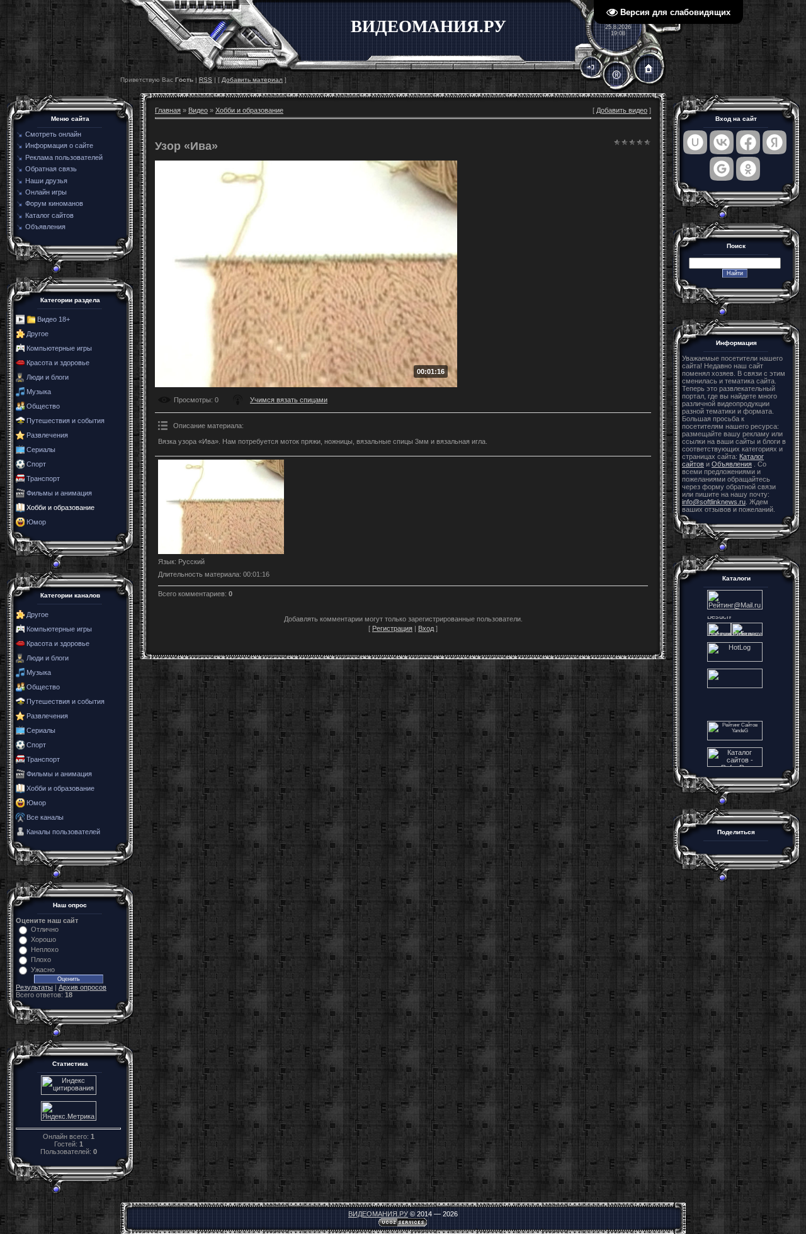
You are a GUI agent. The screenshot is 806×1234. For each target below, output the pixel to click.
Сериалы (40, 449)
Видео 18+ (53, 319)
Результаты (34, 987)
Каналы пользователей (63, 831)
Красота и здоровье (57, 362)
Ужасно (43, 969)
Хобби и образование (60, 507)
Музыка (38, 391)
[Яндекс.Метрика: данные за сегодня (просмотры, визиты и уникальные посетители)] (68, 1111)
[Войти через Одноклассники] (748, 169)
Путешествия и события (65, 420)
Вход (426, 628)
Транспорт (43, 478)
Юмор (36, 522)
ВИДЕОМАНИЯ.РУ (378, 1214)
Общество (43, 406)
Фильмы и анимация (59, 493)
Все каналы (45, 817)
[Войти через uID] (695, 142)
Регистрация (392, 628)
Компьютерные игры (59, 348)
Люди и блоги (47, 377)
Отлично (45, 929)
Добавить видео (621, 110)
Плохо (41, 959)
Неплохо (45, 949)
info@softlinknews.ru (714, 502)
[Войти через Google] (722, 169)
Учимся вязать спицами (288, 400)
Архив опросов (82, 987)
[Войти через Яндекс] (774, 142)
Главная (168, 110)
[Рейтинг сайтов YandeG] (735, 739)
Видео (198, 110)
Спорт (36, 464)
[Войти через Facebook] (748, 142)
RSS (205, 79)
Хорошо (43, 939)
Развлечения (47, 435)
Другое (37, 333)
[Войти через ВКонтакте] (722, 142)
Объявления (732, 464)
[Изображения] (221, 507)
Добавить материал (252, 79)
